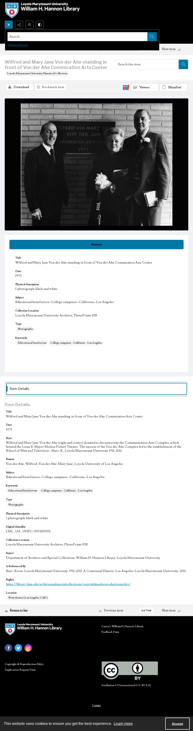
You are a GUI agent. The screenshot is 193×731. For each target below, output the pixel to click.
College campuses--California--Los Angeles (76, 343)
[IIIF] (126, 87)
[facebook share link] (8, 648)
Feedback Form (110, 632)
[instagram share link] (28, 648)
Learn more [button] (123, 724)
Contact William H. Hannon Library (122, 626)
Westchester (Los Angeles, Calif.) (28, 597)
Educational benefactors (32, 343)
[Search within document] (183, 64)
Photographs (25, 329)
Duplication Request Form (20, 670)
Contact (96, 705)
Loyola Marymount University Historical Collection (37, 73)
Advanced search (18, 45)
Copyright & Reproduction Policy (24, 664)
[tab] (96, 244)
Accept (177, 724)
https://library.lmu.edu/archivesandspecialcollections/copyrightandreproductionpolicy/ (68, 584)
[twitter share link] (18, 648)
